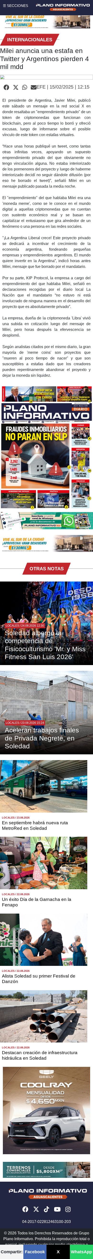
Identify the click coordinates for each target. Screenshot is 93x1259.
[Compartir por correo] (33, 87)
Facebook (35, 1251)
